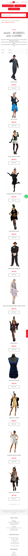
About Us (14, 552)
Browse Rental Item (8, 5)
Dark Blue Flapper (14, 380)
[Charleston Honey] (14, 216)
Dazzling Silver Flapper (14, 455)
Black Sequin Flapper (14, 156)
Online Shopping (14, 8)
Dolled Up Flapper (14, 492)
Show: (2, 52)
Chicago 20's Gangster (14, 268)
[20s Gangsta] (14, 67)
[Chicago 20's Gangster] (14, 254)
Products (7, 20)
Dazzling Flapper (14, 417)
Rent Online (20, 5)
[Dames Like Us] (14, 328)
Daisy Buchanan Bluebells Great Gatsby (14, 305)
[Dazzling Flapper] (14, 403)
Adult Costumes (15, 20)
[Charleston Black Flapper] (14, 179)
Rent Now (14, 88)
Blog (14, 553)
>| (18, 504)
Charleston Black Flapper (14, 193)
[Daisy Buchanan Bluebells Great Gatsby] (14, 291)
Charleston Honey (14, 231)
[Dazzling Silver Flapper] (14, 440)
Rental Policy (14, 554)
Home (3, 20)
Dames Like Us (14, 343)
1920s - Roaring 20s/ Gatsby (8, 22)
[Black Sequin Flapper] (14, 142)
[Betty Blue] (14, 104)
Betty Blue (14, 119)
